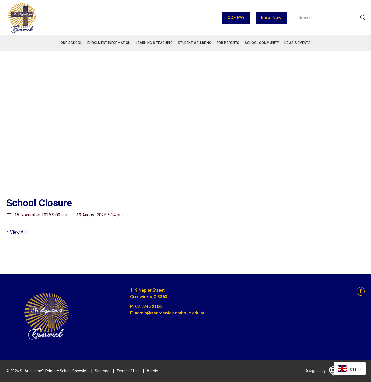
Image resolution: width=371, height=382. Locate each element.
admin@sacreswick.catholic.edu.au (170, 313)
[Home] (47, 343)
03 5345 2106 (148, 306)
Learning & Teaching (154, 43)
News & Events (297, 43)
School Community (262, 43)
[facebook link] (359, 291)
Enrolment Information (108, 43)
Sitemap (102, 371)
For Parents (228, 43)
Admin (152, 371)
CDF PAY (236, 17)
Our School (71, 43)
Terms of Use (128, 371)
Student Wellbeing (194, 43)
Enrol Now (271, 17)
